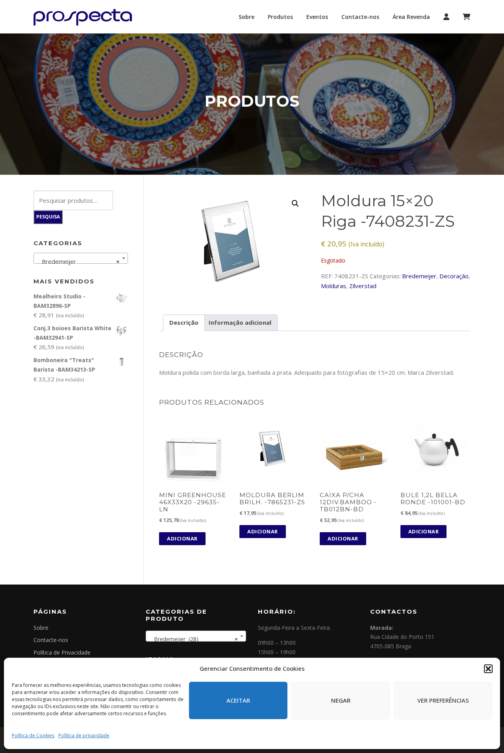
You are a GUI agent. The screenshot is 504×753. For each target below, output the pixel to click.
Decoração (454, 276)
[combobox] (80, 258)
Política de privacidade (83, 735)
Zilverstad (362, 286)
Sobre (246, 16)
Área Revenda (411, 16)
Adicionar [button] (182, 538)
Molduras (333, 286)
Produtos (280, 16)
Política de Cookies (33, 735)
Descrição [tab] (183, 322)
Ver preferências (443, 700)
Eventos (317, 16)
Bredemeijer (419, 276)
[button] (488, 669)
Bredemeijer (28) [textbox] (193, 639)
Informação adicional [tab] (240, 322)
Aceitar (238, 700)
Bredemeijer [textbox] (78, 261)
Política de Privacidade (62, 652)
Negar (340, 700)
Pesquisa (48, 216)
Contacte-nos (360, 16)
